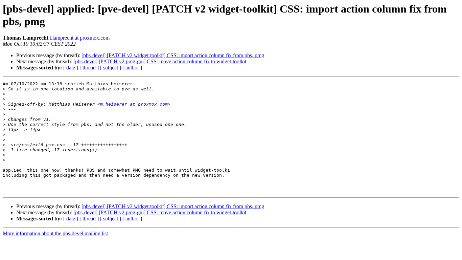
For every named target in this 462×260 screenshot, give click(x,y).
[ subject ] (110, 67)
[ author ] (132, 67)
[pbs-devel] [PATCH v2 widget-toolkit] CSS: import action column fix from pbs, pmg (173, 55)
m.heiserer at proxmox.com (134, 104)
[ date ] (70, 67)
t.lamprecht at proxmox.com (80, 38)
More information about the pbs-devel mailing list (55, 233)
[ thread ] (89, 67)
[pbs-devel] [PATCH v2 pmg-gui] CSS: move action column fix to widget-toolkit (159, 61)
